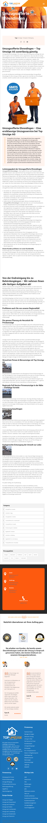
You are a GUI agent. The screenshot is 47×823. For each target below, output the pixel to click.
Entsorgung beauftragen (12, 409)
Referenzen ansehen (29, 791)
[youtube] (16, 768)
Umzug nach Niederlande (8, 814)
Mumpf (35, 554)
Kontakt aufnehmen (29, 796)
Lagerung (26, 764)
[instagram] (12, 768)
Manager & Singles (7, 357)
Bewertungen (27, 784)
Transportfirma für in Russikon (12, 542)
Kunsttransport (28, 743)
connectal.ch (15, 822)
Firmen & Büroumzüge (8, 779)
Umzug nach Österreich (8, 816)
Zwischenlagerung (7, 791)
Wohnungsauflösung (7, 786)
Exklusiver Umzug (28, 736)
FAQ (25, 782)
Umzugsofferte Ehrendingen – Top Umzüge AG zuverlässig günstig (21, 50)
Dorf (25, 554)
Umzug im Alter (28, 739)
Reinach (17, 558)
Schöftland (20, 554)
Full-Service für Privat (29, 741)
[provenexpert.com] (9, 759)
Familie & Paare (28, 732)
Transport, (25, 38)
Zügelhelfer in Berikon (10, 531)
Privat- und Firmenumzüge (26, 341)
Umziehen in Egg (9, 513)
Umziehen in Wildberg (10, 535)
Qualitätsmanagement (30, 803)
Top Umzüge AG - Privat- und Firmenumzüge (15, 22)
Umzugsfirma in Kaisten (10, 509)
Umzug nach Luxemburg (8, 811)
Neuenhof (6, 558)
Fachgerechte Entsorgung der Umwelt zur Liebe (21, 445)
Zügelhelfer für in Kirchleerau (12, 539)
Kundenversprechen (29, 800)
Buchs (30, 554)
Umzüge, (20, 38)
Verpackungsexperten (30, 206)
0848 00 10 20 (23, 603)
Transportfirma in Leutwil (11, 524)
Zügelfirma (5, 789)
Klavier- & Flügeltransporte (31, 753)
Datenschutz (27, 779)
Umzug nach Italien (7, 807)
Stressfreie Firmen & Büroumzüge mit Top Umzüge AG (23, 361)
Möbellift (26, 767)
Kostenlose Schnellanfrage (31, 798)
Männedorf (12, 554)
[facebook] (8, 768)
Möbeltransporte (28, 757)
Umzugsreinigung (34, 244)
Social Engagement (29, 807)
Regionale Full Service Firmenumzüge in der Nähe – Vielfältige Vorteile (22, 386)
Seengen (6, 554)
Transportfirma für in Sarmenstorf (13, 520)
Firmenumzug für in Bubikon (11, 527)
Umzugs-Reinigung (7, 782)
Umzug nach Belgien (7, 800)
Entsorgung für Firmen (8, 777)
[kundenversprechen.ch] (12, 764)
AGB (25, 777)
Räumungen (27, 760)
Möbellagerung (28, 755)
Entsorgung (27, 748)
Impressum (27, 786)
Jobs (25, 789)
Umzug (24, 147)
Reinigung (30, 38)
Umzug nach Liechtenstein (9, 809)
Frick (12, 558)
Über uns (26, 793)
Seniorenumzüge (28, 762)
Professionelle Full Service (9, 784)
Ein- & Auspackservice (30, 750)
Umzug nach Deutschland (9, 802)
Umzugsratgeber (28, 805)
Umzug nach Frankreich (8, 804)
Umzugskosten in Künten (11, 516)
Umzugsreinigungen (29, 746)
